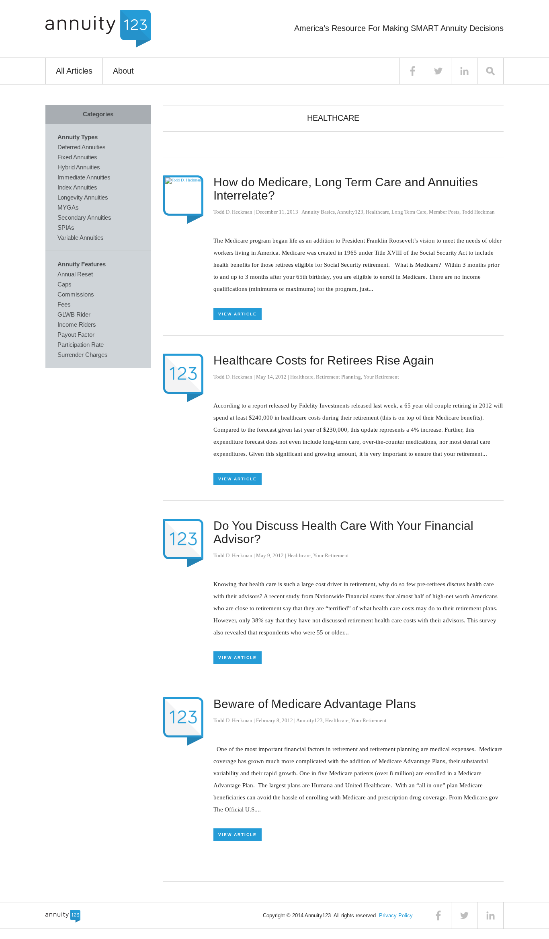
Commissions (75, 294)
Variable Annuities (80, 237)
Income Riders (76, 324)
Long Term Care (408, 212)
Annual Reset (75, 274)
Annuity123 (350, 212)
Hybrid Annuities (78, 167)
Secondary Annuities (84, 217)
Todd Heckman (478, 212)
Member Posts (444, 212)
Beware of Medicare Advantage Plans (314, 703)
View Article (237, 314)
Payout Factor (75, 334)
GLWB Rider (73, 314)
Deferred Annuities (81, 147)
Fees (64, 304)
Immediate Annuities (84, 177)
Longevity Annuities (82, 197)
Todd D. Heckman (232, 212)
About (123, 70)
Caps (64, 284)
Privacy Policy (396, 915)
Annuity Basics (318, 212)
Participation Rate (80, 344)
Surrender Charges (82, 354)
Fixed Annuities (77, 157)
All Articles (74, 70)
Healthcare (377, 212)
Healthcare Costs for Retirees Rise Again (323, 360)
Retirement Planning (338, 377)
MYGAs (68, 207)
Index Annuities (77, 187)
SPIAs (65, 227)
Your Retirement (381, 377)
